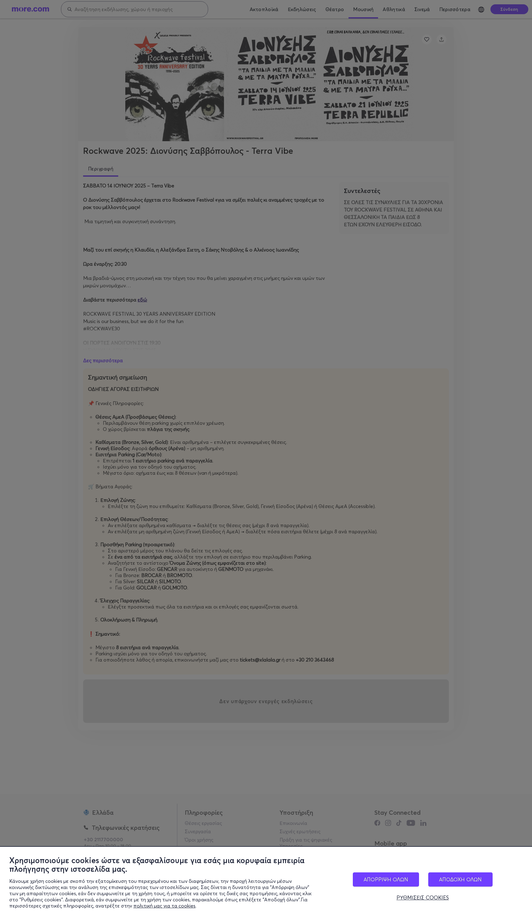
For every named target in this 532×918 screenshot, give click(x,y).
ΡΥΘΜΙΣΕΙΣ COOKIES (423, 898)
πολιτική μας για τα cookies (164, 906)
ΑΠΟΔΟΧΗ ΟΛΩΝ (460, 879)
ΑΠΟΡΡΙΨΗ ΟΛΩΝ (386, 879)
